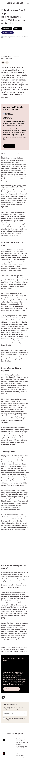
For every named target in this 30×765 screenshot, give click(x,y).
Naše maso (18, 137)
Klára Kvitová (15, 56)
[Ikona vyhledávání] (27, 2)
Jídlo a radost (15, 3)
